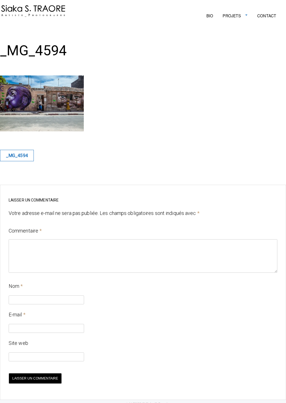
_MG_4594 (17, 155)
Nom (16, 286)
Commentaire (25, 231)
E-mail (17, 314)
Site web (18, 343)
